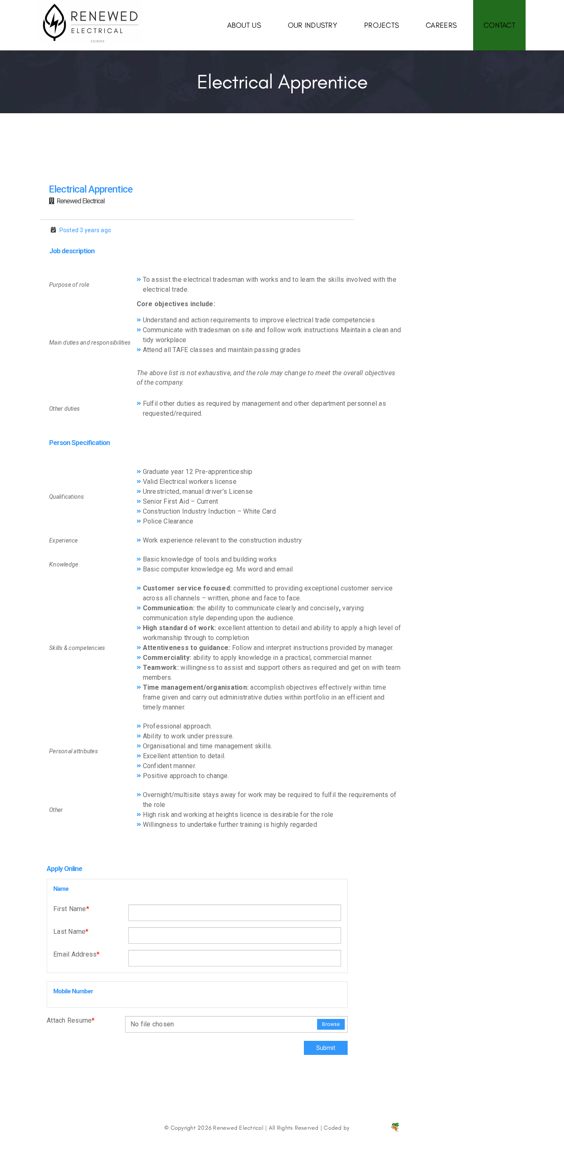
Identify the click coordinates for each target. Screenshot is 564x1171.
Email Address (76, 954)
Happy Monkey (371, 1127)
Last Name (71, 931)
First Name (71, 909)
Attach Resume (71, 1020)
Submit (325, 1048)
